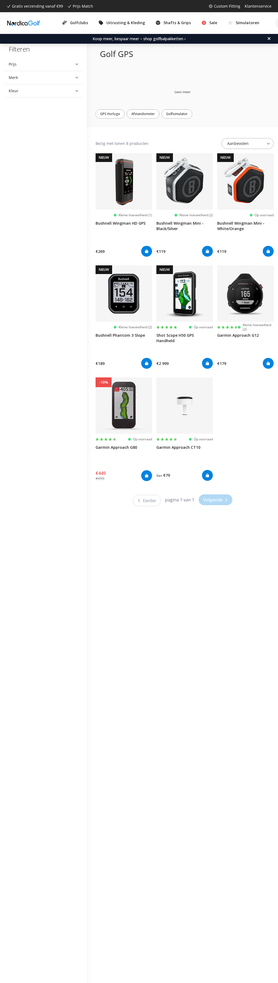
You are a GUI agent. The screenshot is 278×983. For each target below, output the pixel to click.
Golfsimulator (177, 114)
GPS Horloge (110, 114)
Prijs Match (83, 6)
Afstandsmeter (143, 114)
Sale (213, 22)
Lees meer (183, 92)
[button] (41, 64)
